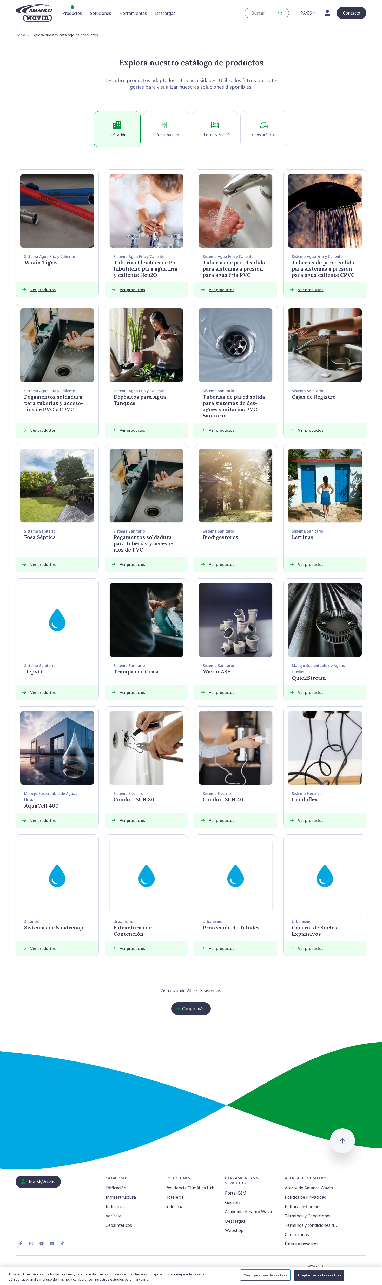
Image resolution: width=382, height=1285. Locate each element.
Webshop (234, 1230)
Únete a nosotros (301, 1244)
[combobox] (267, 13)
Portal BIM (235, 1193)
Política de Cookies (303, 1206)
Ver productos (43, 289)
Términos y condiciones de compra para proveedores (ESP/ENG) (311, 1225)
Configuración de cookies (265, 1275)
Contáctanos (297, 1234)
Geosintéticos (119, 1225)
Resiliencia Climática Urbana (192, 1188)
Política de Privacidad (305, 1197)
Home (21, 34)
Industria (115, 1206)
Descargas (235, 1221)
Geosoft (232, 1202)
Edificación (116, 1188)
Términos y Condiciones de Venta (311, 1216)
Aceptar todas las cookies (319, 1275)
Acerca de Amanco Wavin (309, 1188)
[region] (191, 1276)
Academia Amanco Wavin (249, 1212)
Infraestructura (121, 1197)
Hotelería (174, 1197)
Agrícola (113, 1216)
